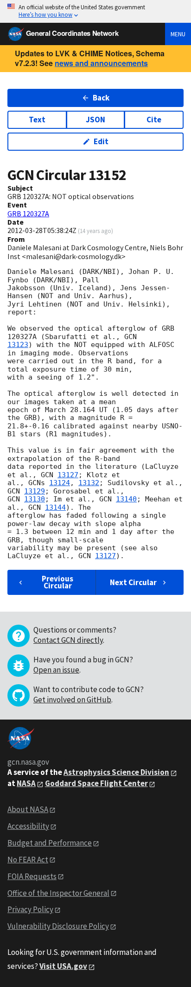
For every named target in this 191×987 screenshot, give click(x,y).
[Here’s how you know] (95, 11)
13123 (17, 344)
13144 (55, 507)
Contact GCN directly (68, 640)
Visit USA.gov (63, 966)
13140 (126, 499)
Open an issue (56, 670)
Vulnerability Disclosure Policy (58, 926)
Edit (101, 141)
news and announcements (101, 63)
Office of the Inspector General (58, 893)
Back (101, 98)
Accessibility (28, 826)
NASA (26, 783)
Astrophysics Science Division (116, 772)
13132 (88, 483)
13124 (59, 483)
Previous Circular (57, 582)
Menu (178, 34)
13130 (34, 499)
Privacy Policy (30, 909)
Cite (153, 119)
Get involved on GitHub (72, 699)
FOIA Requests (32, 876)
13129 (34, 491)
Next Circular (133, 582)
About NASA (27, 809)
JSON (95, 119)
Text (37, 119)
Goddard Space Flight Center (96, 783)
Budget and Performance (49, 843)
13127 (67, 475)
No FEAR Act (27, 859)
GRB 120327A (28, 213)
